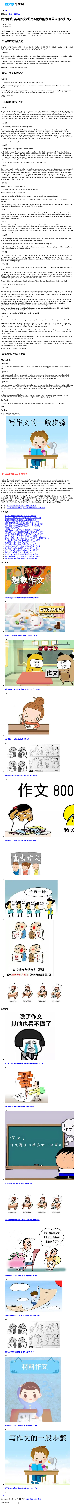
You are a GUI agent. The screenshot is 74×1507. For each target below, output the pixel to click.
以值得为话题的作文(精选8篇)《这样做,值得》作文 (22, 522)
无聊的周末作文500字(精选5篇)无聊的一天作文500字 (22, 526)
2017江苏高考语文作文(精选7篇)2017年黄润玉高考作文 (23, 556)
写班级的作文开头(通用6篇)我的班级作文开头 (20, 840)
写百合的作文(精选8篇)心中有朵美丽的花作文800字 (22, 1220)
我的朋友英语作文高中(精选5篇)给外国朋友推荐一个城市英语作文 (27, 538)
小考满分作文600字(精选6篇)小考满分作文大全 (20, 516)
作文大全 (17, 14)
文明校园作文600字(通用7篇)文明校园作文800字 (21, 1275)
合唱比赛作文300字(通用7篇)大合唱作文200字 (20, 520)
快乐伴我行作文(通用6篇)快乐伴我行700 (18, 552)
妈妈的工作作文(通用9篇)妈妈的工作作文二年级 (21, 635)
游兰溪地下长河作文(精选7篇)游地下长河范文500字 (22, 689)
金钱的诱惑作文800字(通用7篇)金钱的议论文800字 (22, 598)
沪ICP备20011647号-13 (33, 1499)
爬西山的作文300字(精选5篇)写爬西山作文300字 (21, 1425)
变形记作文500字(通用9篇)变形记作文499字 (19, 1352)
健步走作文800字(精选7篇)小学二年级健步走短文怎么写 (24, 534)
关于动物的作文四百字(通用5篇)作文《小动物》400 (22, 1315)
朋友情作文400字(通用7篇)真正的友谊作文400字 (21, 558)
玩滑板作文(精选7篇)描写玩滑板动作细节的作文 (21, 775)
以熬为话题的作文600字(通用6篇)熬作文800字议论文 (22, 530)
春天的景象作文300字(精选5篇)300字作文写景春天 (22, 550)
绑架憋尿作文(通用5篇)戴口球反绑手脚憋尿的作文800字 (26, 508)
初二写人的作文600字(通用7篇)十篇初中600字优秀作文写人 (25, 1063)
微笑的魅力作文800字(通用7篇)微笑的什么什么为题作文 (24, 524)
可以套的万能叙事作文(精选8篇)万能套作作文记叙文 (22, 546)
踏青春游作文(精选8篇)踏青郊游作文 (17, 739)
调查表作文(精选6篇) (12, 528)
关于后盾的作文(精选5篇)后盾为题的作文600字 (20, 544)
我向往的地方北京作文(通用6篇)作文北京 (19, 1183)
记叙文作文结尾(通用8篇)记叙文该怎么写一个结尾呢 (22, 540)
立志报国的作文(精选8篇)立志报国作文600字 (20, 542)
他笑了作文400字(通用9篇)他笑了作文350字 (19, 1106)
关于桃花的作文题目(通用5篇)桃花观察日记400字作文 (23, 518)
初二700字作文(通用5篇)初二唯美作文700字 (21, 506)
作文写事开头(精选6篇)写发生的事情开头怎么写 (21, 548)
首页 (6, 10)
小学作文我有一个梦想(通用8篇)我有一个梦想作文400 (23, 536)
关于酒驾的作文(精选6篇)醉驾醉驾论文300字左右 (21, 1488)
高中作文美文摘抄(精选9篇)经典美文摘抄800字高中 (22, 554)
